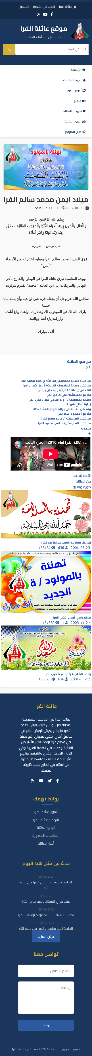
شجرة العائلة (74, 80)
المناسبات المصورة (46, 835)
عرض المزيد (46, 936)
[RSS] (38, 14)
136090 (44, 679)
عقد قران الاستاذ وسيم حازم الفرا (46, 901)
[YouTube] (45, 14)
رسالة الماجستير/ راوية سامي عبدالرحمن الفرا (60, 399)
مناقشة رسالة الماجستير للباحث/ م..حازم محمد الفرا (56, 381)
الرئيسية (76, 70)
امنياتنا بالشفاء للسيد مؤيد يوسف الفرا (46, 915)
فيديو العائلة (46, 827)
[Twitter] (50, 781)
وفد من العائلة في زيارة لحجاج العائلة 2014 (62, 409)
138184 (44, 547)
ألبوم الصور (74, 90)
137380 (48, 622)
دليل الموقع (73, 132)
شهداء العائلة (73, 111)
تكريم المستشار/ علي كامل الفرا (68, 395)
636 (61, 547)
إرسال (46, 1025)
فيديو (78, 101)
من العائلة (83, 481)
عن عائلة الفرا (68, 7)
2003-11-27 (81, 622)
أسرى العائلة (73, 121)
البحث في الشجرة (44, 7)
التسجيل (24, 7)
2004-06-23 (81, 547)
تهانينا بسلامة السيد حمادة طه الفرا (66, 542)
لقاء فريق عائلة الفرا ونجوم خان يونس (64, 390)
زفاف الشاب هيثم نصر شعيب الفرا (68, 674)
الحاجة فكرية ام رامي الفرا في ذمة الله (46, 885)
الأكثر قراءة (82, 475)
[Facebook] (51, 14)
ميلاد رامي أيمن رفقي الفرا (72, 617)
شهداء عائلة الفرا (46, 819)
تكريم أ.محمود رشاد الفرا (74, 413)
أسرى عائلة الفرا (46, 811)
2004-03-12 (81, 679)
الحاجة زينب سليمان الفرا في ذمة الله (46, 928)
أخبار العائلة (46, 843)
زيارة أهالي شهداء (78, 404)
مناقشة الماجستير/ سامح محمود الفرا (64, 423)
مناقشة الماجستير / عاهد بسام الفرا (66, 418)
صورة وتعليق (81, 486)
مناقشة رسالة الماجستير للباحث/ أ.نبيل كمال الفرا (57, 385)
